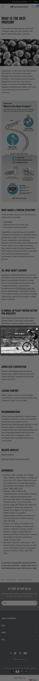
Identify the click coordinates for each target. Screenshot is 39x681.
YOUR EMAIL (4, 339)
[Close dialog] (37, 329)
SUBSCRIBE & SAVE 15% (19, 345)
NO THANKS (19, 348)
